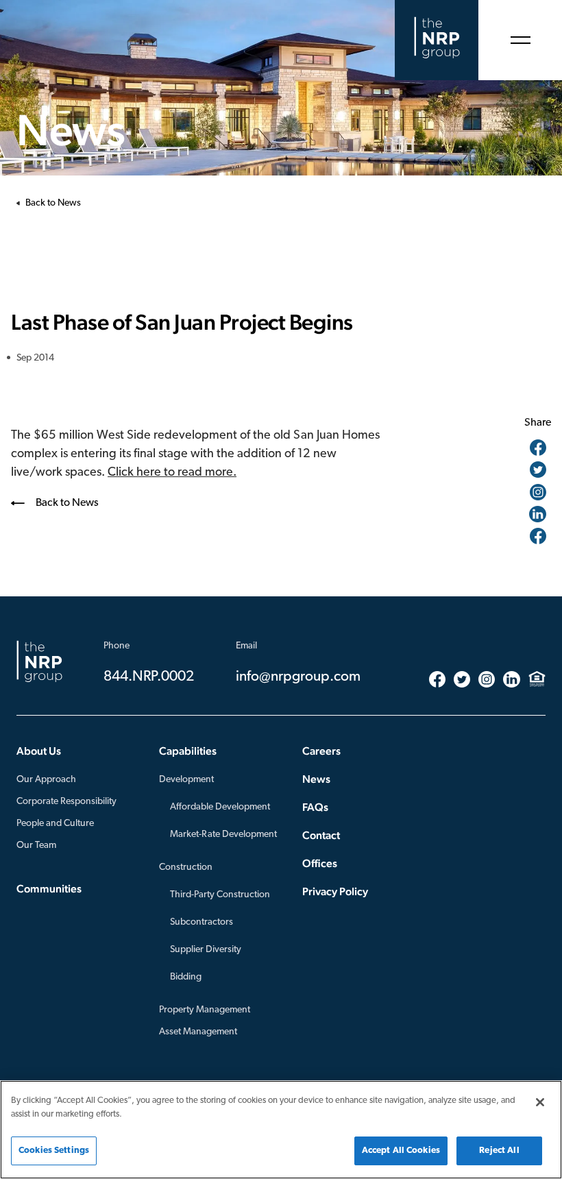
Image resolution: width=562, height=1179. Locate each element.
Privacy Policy (335, 891)
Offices (319, 863)
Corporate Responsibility (66, 802)
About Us (38, 750)
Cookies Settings (54, 1150)
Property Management (204, 1010)
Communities (49, 888)
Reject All (499, 1150)
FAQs (315, 807)
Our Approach (46, 780)
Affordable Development (220, 807)
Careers (321, 750)
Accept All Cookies (401, 1150)
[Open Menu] (520, 40)
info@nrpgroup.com (298, 677)
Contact (321, 835)
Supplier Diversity (205, 950)
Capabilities (188, 750)
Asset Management (198, 1032)
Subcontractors (201, 922)
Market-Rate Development (223, 834)
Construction (185, 867)
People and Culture (55, 823)
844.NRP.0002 (148, 677)
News (316, 779)
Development (186, 780)
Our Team (36, 845)
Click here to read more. (172, 473)
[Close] (540, 1102)
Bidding (185, 977)
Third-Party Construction (220, 895)
